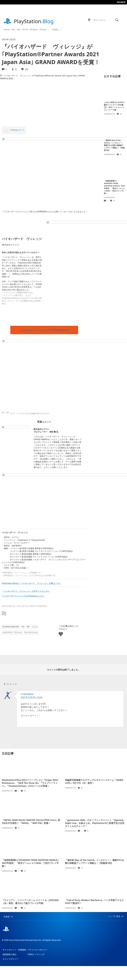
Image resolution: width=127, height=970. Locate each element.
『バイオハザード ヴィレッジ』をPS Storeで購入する (44, 330)
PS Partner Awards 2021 (10, 627)
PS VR (25, 29)
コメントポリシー (10, 958)
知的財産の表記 (9, 954)
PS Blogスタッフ (17, 130)
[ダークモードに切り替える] (89, 20)
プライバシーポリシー (37, 949)
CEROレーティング (36, 954)
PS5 (13, 29)
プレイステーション (31, 632)
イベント (35, 627)
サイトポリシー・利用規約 (14, 949)
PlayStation (34, 21)
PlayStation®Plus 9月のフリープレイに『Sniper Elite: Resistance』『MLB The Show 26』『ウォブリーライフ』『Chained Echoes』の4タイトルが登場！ (30, 782)
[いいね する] (118, 114)
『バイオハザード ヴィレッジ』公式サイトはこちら (25, 591)
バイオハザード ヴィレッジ (12, 632)
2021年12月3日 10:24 (31, 697)
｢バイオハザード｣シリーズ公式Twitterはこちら (23, 596)
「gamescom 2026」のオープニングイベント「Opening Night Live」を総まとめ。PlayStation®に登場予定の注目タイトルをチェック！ (94, 823)
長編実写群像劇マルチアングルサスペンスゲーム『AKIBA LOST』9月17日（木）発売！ (94, 781)
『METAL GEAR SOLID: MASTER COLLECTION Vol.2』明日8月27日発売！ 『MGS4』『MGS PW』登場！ (31, 821)
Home (6, 29)
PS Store (34, 29)
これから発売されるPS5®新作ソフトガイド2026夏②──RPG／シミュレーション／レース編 (114, 106)
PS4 (18, 29)
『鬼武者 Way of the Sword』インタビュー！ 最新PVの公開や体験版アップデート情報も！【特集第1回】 (114, 145)
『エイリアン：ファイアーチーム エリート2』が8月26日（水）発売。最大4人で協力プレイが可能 (30, 902)
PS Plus (43, 29)
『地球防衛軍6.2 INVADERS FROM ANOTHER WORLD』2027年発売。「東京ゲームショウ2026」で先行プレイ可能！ (114, 187)
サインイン (99, 20)
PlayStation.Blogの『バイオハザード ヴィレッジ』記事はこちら (31, 583)
